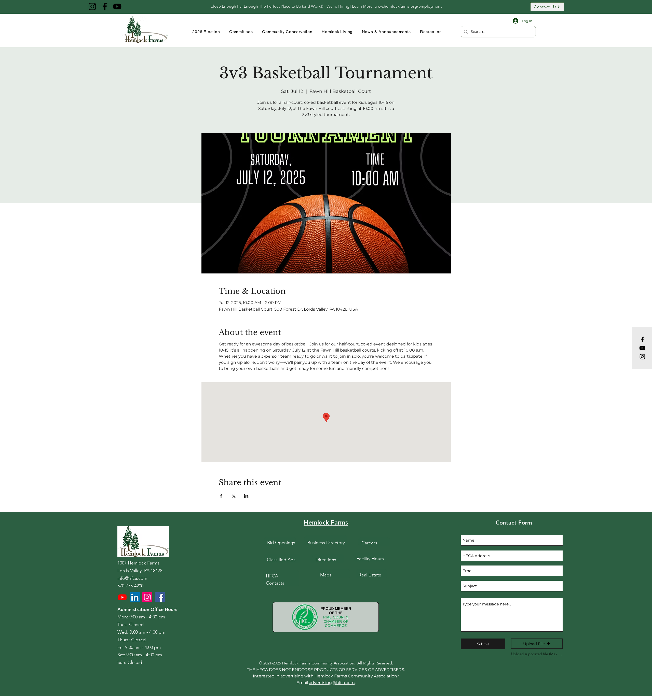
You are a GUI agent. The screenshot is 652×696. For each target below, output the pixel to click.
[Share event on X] (233, 496)
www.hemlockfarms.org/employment (408, 6)
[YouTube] (117, 6)
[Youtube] (122, 597)
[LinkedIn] (135, 597)
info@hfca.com (132, 578)
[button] (537, 644)
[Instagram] (92, 6)
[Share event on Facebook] (221, 496)
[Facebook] (105, 6)
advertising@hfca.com (332, 682)
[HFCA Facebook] (160, 597)
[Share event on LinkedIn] (246, 496)
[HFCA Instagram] (147, 597)
